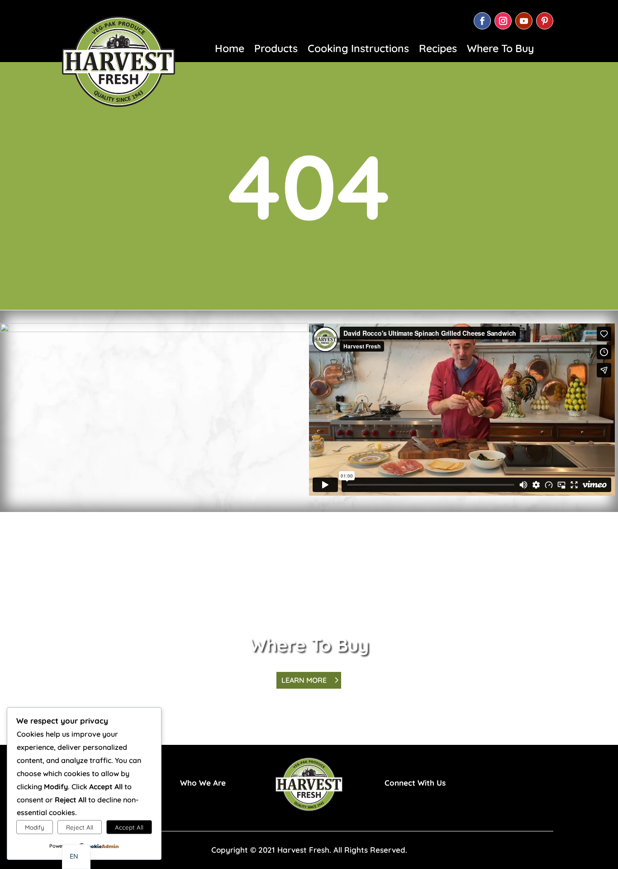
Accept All (129, 827)
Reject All (79, 827)
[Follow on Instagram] (503, 20)
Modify (34, 827)
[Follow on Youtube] (523, 20)
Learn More (304, 680)
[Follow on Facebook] (482, 20)
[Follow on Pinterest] (544, 20)
